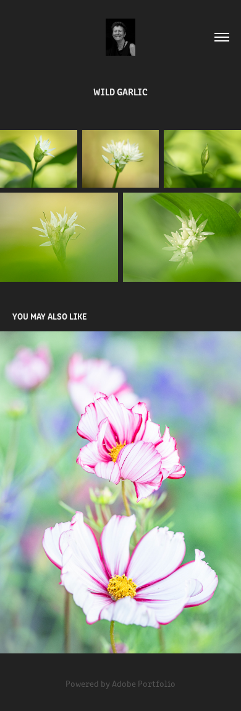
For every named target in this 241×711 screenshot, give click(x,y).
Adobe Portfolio (143, 683)
